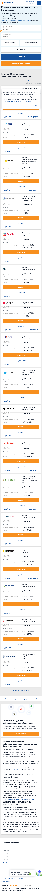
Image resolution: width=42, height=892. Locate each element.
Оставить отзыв (21, 734)
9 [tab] (29, 868)
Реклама (10, 876)
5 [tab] (21, 868)
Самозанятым (7, 847)
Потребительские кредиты (10, 699)
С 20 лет (5, 859)
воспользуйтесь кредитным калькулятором (16, 20)
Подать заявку (21, 142)
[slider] (1, 31)
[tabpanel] (20, 852)
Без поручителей (30, 42)
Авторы (28, 878)
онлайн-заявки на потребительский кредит (18, 800)
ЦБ (27, 2)
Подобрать (21, 56)
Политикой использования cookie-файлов (17, 101)
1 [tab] (13, 868)
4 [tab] (19, 868)
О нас (3, 876)
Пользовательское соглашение (12, 878)
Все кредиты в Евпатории (21, 690)
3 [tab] (17, 868)
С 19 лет (5, 856)
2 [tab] (15, 868)
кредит (16, 769)
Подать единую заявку (21, 63)
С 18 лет (5, 853)
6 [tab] (23, 868)
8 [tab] (27, 868)
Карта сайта (5, 881)
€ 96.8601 (32, 4)
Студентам (6, 850)
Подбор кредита (27, 699)
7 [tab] (25, 868)
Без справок (10, 42)
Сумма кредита (7, 27)
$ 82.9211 (32, 2)
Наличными (21, 49)
